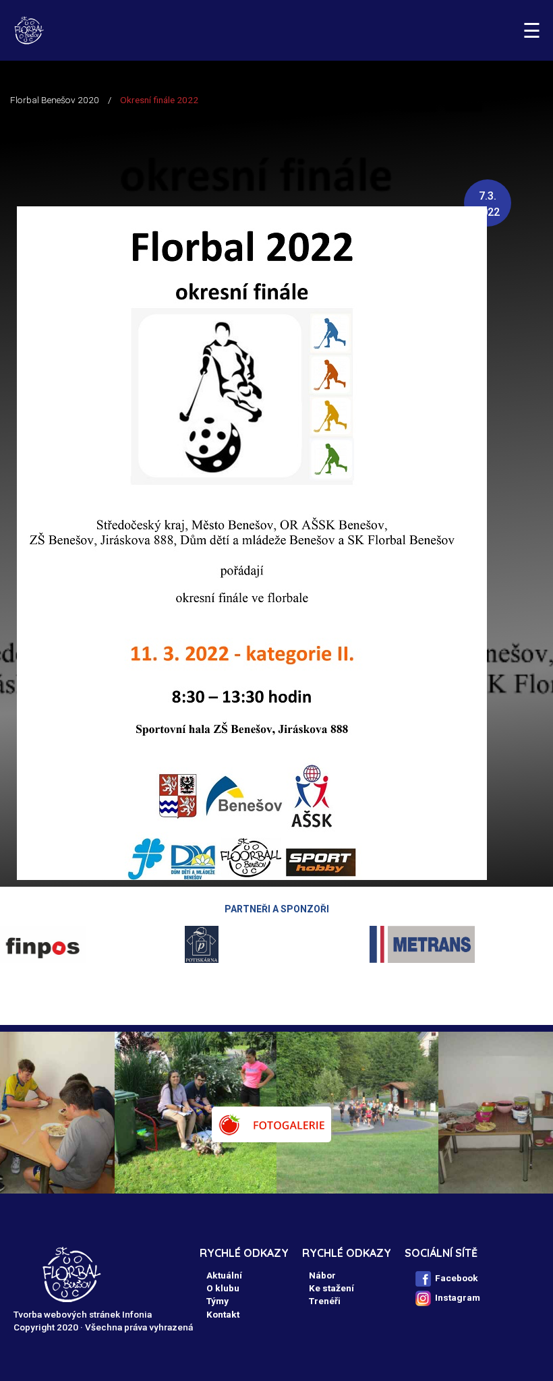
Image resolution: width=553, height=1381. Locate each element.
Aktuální (224, 1275)
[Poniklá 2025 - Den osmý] (135, 1113)
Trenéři (325, 1300)
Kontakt (222, 1314)
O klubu (222, 1288)
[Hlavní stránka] (28, 30)
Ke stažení (331, 1288)
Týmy (217, 1300)
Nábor (322, 1275)
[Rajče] (271, 1124)
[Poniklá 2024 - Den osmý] (459, 1113)
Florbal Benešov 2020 (54, 99)
